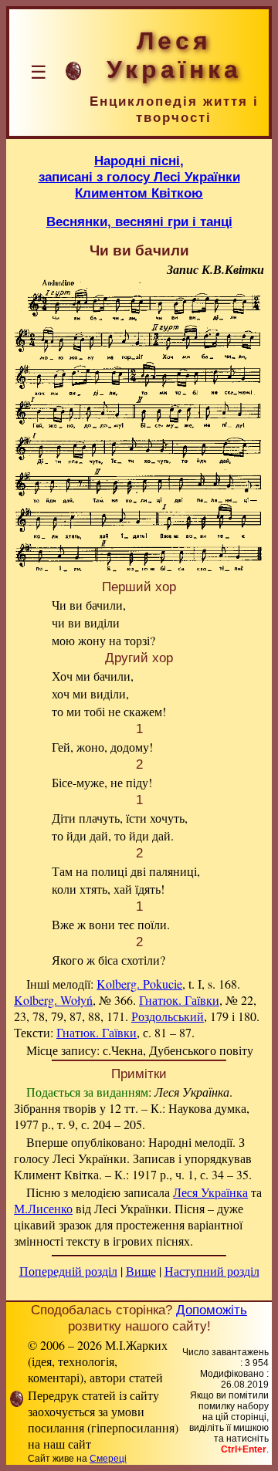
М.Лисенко (43, 1208)
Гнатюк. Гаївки (179, 1000)
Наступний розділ (211, 1271)
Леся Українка (210, 1192)
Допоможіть (211, 1309)
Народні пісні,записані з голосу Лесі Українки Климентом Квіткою (139, 177)
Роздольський (167, 1016)
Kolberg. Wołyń (53, 1000)
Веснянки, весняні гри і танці (139, 221)
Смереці (108, 1458)
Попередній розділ (68, 1271)
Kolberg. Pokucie (139, 984)
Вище (141, 1271)
